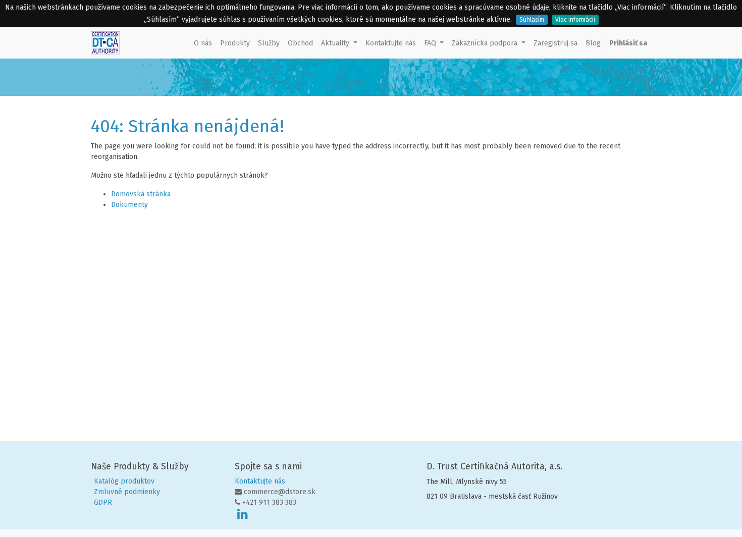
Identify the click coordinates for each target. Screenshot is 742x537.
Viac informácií (575, 19)
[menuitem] (203, 43)
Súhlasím (531, 19)
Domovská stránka (141, 194)
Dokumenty (129, 204)
